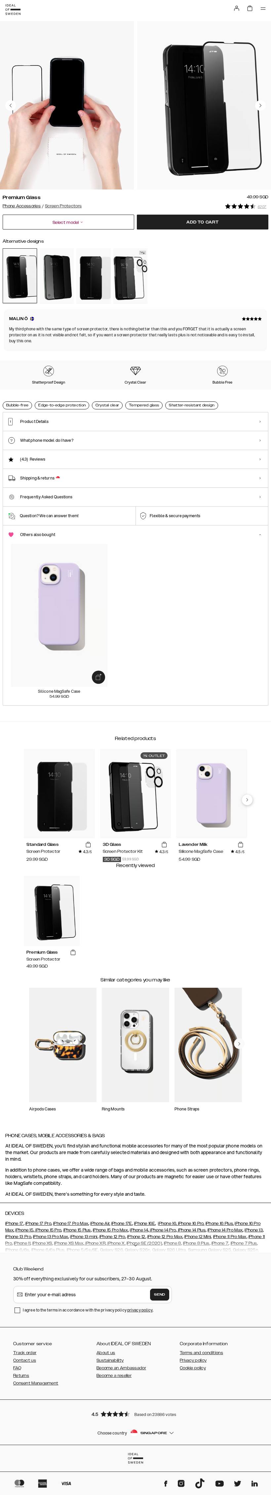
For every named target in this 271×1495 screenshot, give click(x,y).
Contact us (24, 1360)
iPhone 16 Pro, (191, 1223)
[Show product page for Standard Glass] (93, 276)
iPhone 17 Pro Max (70, 1223)
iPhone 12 (136, 1236)
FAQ (17, 1368)
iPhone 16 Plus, (220, 1223)
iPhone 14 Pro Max (225, 1230)
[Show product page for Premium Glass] (20, 275)
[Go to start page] (12, 9)
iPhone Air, (100, 1223)
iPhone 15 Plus (77, 1230)
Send (159, 1294)
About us (106, 1352)
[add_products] (98, 677)
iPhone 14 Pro (162, 1230)
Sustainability (110, 1360)
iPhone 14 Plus (191, 1230)
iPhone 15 (24, 1230)
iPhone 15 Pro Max (110, 1230)
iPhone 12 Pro (112, 1236)
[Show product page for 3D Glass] (130, 276)
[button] (135, 1413)
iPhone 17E (121, 1223)
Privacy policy (193, 1360)
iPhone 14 (139, 1230)
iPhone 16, (167, 1223)
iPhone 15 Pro (47, 1230)
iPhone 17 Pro (38, 1223)
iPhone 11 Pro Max (230, 1236)
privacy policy (140, 1310)
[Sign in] (236, 8)
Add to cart (202, 222)
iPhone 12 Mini (197, 1236)
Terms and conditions (201, 1352)
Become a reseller (114, 1375)
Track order (24, 1352)
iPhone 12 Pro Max (164, 1236)
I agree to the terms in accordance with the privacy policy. (88, 1310)
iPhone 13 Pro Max (50, 1236)
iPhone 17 (14, 1223)
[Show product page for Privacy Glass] (57, 276)
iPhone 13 (254, 1230)
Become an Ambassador (121, 1368)
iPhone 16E (144, 1223)
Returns (21, 1375)
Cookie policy (193, 1368)
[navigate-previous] (247, 800)
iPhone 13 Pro (18, 1236)
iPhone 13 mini (83, 1236)
